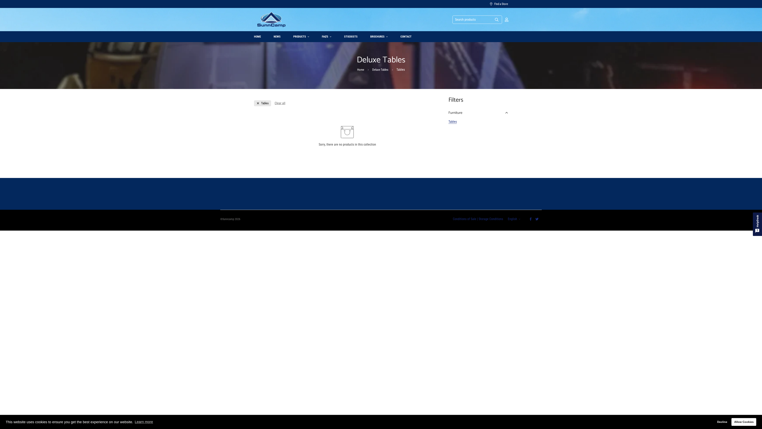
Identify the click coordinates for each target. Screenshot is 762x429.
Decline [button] (722, 421)
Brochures (377, 36)
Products (299, 36)
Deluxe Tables (380, 70)
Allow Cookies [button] (744, 421)
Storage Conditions (490, 219)
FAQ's (325, 36)
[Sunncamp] (271, 20)
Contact (406, 36)
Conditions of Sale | (465, 219)
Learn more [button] (144, 422)
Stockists (351, 36)
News (277, 36)
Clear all (280, 103)
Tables (452, 122)
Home (257, 36)
